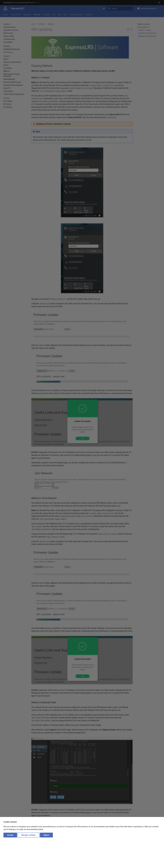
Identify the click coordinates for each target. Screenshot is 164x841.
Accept (10, 835)
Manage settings (28, 835)
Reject (46, 835)
